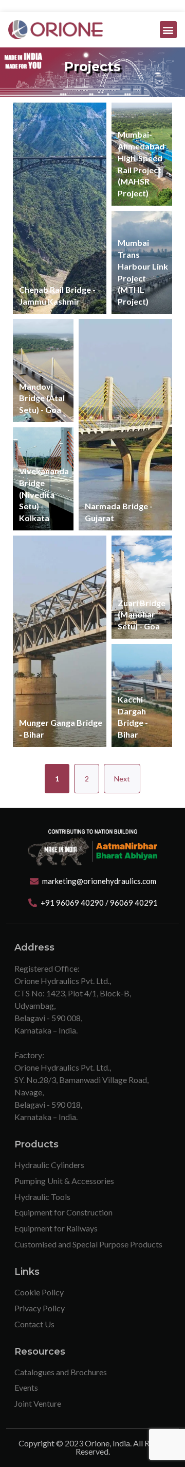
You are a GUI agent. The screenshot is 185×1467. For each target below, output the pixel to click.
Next (122, 778)
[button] (168, 29)
